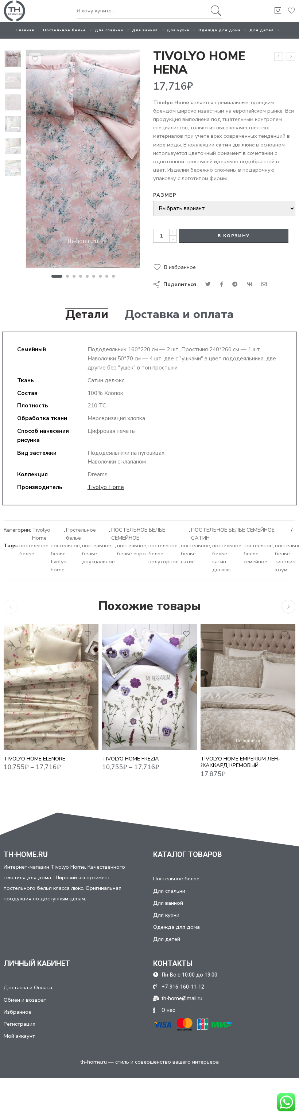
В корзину (234, 236)
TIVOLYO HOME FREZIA (130, 758)
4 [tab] (80, 276)
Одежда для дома (219, 30)
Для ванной (145, 30)
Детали (86, 314)
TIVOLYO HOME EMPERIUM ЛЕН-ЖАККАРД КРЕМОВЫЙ (240, 762)
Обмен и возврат (25, 1000)
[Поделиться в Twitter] (208, 284)
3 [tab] (74, 276)
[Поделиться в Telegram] (234, 284)
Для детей (261, 30)
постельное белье (33, 549)
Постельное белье (64, 30)
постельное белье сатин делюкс (226, 557)
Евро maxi (23, 728)
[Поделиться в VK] (221, 284)
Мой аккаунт (19, 1036)
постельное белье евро (131, 549)
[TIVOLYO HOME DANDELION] (278, 56)
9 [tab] (113, 276)
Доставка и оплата (179, 314)
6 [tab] (94, 276)
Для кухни (178, 30)
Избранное (17, 1012)
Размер (164, 195)
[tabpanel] (83, 161)
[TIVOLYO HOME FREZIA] (149, 687)
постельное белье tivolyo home (65, 557)
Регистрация (19, 1024)
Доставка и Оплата (28, 987)
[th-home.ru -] (15, 11)
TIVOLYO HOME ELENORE (34, 758)
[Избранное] (35, 59)
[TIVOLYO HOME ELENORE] (51, 687)
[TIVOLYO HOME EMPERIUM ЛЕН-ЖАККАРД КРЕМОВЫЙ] (248, 687)
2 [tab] (67, 276)
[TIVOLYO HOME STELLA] (291, 56)
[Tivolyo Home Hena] (12, 58)
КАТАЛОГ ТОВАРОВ (187, 854)
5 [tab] (87, 276)
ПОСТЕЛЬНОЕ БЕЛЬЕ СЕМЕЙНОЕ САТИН (233, 533)
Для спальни (109, 30)
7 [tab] (100, 276)
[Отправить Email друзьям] (264, 284)
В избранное (180, 267)
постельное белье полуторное (163, 553)
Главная (25, 30)
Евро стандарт (23, 717)
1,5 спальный (23, 706)
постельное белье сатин (195, 553)
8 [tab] (107, 276)
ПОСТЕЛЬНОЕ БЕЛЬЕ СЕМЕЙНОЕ (138, 533)
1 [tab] (56, 276)
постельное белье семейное (258, 553)
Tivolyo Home (106, 487)
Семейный (23, 739)
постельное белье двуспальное (98, 553)
